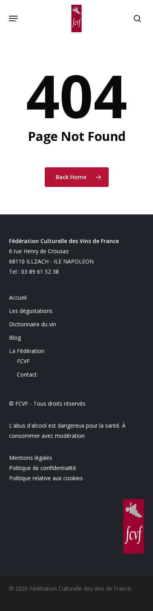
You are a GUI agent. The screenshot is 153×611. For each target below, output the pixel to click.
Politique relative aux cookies (46, 478)
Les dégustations (31, 311)
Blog (15, 337)
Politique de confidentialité (42, 468)
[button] (13, 18)
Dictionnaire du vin (32, 324)
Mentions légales (30, 457)
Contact (27, 374)
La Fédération (26, 351)
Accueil (18, 297)
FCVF (23, 361)
